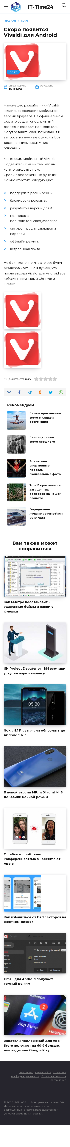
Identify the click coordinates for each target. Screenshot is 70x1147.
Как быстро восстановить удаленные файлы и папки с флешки (28, 606)
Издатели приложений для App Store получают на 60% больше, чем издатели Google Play (32, 1045)
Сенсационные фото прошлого (42, 439)
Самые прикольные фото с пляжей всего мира (45, 417)
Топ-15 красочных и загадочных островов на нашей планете (45, 491)
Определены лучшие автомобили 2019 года (46, 513)
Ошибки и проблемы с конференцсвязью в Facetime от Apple (32, 858)
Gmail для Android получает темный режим (28, 981)
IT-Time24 (40, 7)
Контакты (26, 1072)
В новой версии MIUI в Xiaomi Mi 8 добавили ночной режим (33, 794)
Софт (13, 72)
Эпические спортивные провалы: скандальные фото (45, 467)
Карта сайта (43, 1072)
